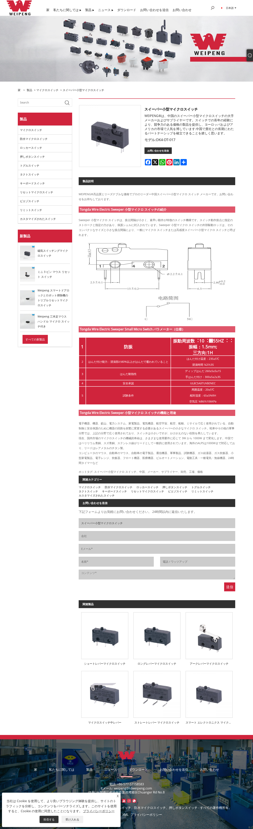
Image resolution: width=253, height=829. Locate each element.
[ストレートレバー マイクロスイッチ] (157, 693)
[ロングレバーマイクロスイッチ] (157, 634)
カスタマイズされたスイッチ (38, 219)
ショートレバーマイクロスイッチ (105, 663)
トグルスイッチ (29, 165)
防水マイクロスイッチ (34, 139)
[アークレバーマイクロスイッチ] (209, 634)
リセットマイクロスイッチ (36, 192)
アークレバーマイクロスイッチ (209, 663)
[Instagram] (129, 801)
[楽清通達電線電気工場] (19, 7)
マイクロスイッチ (47, 90)
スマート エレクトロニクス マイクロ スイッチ (210, 722)
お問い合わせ (209, 769)
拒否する (49, 819)
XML (125, 814)
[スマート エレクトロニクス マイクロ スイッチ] (209, 693)
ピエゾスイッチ (29, 201)
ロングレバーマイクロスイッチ (157, 663)
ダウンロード (138, 769)
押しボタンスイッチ (32, 156)
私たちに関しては (61, 769)
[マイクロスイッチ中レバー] (105, 693)
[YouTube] (124, 801)
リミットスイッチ (31, 210)
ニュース (110, 769)
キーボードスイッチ (32, 183)
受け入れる (72, 819)
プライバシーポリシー (146, 814)
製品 (29, 90)
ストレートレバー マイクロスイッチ (156, 722)
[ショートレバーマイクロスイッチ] (105, 634)
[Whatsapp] (134, 801)
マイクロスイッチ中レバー (104, 722)
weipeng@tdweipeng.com (133, 788)
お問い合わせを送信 (158, 150)
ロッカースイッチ (31, 148)
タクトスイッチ (29, 174)
